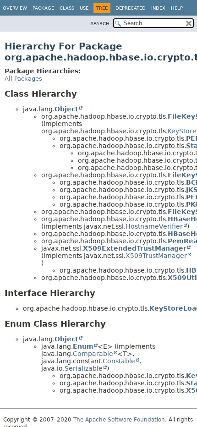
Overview (15, 8)
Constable (119, 361)
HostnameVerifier (154, 226)
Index (158, 8)
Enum (83, 346)
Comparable (93, 353)
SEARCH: (101, 23)
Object (66, 109)
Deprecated (130, 8)
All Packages (23, 78)
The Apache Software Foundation (119, 419)
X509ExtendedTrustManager (134, 248)
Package (43, 8)
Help (177, 8)
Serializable (84, 368)
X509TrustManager (156, 255)
